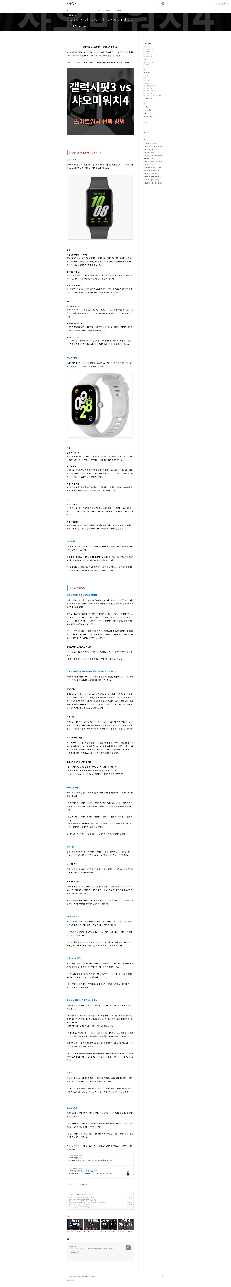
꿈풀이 (119, 10)
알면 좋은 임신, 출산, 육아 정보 (152, 96)
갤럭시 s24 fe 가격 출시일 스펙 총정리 (80, 1207)
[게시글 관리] (76, 1184)
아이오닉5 (146, 180)
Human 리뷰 (147, 110)
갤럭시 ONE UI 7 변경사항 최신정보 (79, 1205)
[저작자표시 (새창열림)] (86, 1185)
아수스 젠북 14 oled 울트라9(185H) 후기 (80, 1197)
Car (99, 10)
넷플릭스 (145, 164)
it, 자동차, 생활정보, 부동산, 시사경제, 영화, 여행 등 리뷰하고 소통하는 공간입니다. (92, 1249)
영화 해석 (146, 80)
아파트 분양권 (148, 56)
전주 (145, 104)
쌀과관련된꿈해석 (158, 155)
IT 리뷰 (71, 1194)
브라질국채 (152, 164)
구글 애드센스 (148, 65)
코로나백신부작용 (148, 155)
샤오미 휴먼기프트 (75, 1158)
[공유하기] (73, 1184)
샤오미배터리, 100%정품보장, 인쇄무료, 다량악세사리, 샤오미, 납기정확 (91, 1160)
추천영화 (155, 168)
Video (91, 10)
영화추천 (145, 177)
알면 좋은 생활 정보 (149, 88)
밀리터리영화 (158, 183)
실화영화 (149, 171)
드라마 (146, 75)
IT (82, 10)
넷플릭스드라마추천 (148, 149)
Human (108, 10)
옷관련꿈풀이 (154, 143)
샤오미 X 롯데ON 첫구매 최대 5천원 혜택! (83, 1171)
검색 (158, 3)
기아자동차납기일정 (148, 152)
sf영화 (153, 158)
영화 (145, 78)
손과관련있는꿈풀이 (148, 161)
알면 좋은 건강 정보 (149, 86)
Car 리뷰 (145, 107)
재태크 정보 (147, 51)
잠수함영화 (146, 143)
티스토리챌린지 (147, 168)
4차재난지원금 (158, 146)
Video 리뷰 (146, 73)
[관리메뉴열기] (227, 3)
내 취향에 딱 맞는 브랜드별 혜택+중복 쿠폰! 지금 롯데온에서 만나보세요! (91, 1173)
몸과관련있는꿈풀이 (148, 183)
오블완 (157, 149)
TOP (162, 1276)
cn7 (160, 168)
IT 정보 (77, 1194)
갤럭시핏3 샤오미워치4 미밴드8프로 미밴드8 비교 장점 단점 (86, 1202)
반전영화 (151, 177)
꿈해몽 (145, 113)
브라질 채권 (147, 54)
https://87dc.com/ (74, 1155)
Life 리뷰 (146, 83)
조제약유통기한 (155, 174)
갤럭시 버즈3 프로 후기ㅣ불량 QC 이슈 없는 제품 (82, 1200)
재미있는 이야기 (148, 116)
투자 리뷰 (146, 46)
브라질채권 (146, 174)
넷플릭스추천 (158, 161)
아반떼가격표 (147, 158)
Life (75, 10)
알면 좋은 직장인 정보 (150, 91)
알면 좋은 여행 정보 (149, 93)
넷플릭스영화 (156, 171)
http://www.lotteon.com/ (76, 1168)
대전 (145, 101)
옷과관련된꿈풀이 (148, 146)
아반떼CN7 (158, 177)
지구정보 (72, 3)
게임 (145, 67)
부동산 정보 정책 (148, 49)
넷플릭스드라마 (154, 180)
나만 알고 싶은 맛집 (149, 99)
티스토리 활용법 (148, 62)
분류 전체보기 (147, 43)
